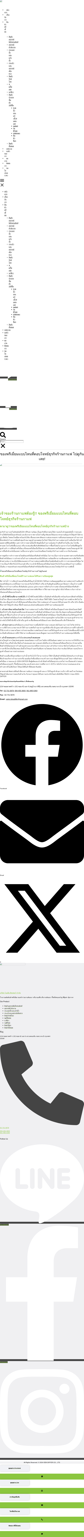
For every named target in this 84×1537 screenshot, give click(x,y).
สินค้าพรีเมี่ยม (5, 210)
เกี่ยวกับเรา (6, 199)
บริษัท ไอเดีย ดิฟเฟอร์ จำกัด (10, 993)
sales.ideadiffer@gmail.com (17, 699)
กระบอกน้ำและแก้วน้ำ (12, 55)
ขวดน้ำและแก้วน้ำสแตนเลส (15, 116)
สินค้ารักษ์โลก (11, 78)
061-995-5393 (31, 691)
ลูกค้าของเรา (6, 335)
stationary (16, 133)
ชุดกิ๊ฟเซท (10, 86)
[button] (2, 183)
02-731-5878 (9, 691)
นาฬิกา (11, 92)
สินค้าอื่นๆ (14, 138)
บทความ (9, 149)
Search (3, 439)
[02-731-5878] (42, 1124)
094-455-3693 (20, 691)
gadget (15, 126)
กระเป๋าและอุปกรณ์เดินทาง (11, 68)
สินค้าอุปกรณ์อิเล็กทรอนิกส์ (13, 39)
